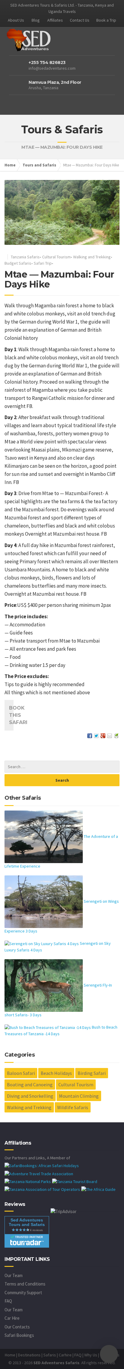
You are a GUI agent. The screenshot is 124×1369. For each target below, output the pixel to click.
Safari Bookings (19, 1335)
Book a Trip (106, 20)
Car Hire (12, 1318)
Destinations (29, 1355)
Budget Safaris (18, 263)
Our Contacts (17, 1327)
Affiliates (55, 20)
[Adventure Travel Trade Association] (39, 1173)
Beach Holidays (56, 1073)
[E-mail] (109, 735)
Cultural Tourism (56, 257)
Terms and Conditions (25, 1284)
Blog (36, 20)
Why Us (90, 1355)
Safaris (49, 1355)
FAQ (8, 1301)
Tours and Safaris (39, 165)
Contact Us (79, 20)
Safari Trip (43, 263)
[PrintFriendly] (116, 735)
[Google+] (103, 735)
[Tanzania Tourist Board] (74, 1181)
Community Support (23, 1292)
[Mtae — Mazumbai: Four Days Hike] (62, 212)
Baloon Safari (21, 1073)
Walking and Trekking (92, 257)
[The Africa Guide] (98, 1189)
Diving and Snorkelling (30, 1096)
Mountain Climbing (79, 1096)
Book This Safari (11, 715)
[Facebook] (89, 735)
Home (10, 165)
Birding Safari (92, 1073)
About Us (16, 20)
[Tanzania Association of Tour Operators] (42, 1189)
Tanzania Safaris (25, 257)
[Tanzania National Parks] (28, 1181)
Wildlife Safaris (72, 1107)
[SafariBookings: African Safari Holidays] (42, 1165)
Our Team (14, 1275)
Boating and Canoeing (30, 1085)
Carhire (65, 1355)
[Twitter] (96, 735)
